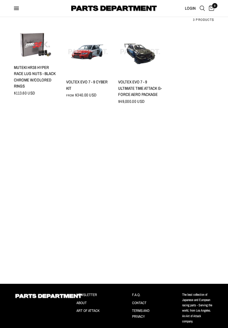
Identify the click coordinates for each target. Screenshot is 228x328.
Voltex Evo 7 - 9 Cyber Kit (87, 85)
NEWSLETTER (86, 294)
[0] (210, 8)
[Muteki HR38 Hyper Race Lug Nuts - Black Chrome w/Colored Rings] (36, 44)
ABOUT (81, 302)
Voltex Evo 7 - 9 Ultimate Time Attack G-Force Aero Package (140, 88)
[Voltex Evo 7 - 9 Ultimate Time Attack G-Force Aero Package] (140, 52)
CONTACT (139, 302)
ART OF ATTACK (88, 310)
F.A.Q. (136, 294)
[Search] (202, 8)
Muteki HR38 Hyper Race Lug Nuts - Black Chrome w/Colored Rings (35, 76)
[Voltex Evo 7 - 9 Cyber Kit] (88, 52)
